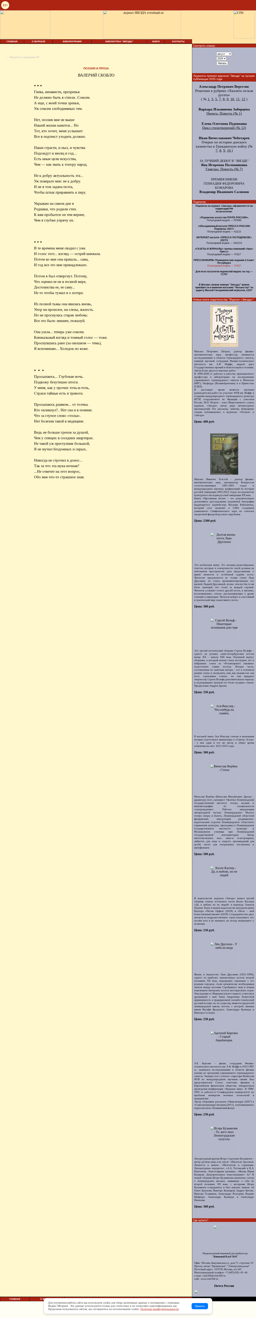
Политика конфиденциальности (159, 1309)
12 (243, 99)
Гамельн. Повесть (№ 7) (224, 169)
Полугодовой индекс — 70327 (224, 265)
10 (232, 99)
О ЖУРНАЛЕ (38, 41)
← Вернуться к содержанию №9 (23, 57)
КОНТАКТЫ (178, 41)
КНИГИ (156, 41)
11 (238, 99)
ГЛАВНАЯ (12, 41)
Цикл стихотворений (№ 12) (224, 128)
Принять (200, 1306)
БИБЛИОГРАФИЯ (72, 41)
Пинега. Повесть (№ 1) (224, 113)
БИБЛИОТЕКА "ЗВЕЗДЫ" (119, 41)
